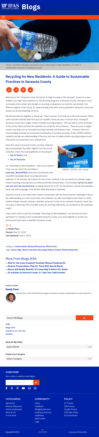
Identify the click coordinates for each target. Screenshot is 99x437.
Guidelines (39, 415)
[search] (84, 317)
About (37, 403)
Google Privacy (70, 409)
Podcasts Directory (43, 412)
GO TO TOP (43, 432)
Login (37, 421)
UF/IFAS (9, 334)
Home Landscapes (14, 409)
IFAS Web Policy (71, 412)
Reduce (50, 250)
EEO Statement (71, 415)
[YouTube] (23, 389)
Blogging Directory (43, 409)
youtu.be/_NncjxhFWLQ (16, 172)
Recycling (42, 250)
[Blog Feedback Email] (29, 389)
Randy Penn (12, 289)
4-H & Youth (11, 415)
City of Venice (16, 155)
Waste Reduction (70, 250)
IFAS (85, 432)
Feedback (39, 406)
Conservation (21, 246)
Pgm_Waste (23, 250)
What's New (40, 418)
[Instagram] (35, 389)
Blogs (31, 6)
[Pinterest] (17, 389)
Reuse (58, 250)
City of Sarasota (17, 159)
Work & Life (51, 246)
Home (8, 65)
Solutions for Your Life (15, 331)
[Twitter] (12, 389)
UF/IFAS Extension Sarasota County (28, 65)
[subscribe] (36, 382)
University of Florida (76, 432)
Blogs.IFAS (10, 327)
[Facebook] (6, 389)
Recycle (33, 250)
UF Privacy (68, 403)
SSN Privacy (69, 406)
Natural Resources (36, 246)
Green (14, 250)
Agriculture (10, 403)
